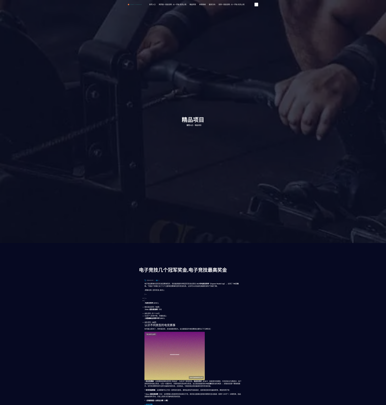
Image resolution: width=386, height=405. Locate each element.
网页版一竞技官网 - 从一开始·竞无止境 (172, 4)
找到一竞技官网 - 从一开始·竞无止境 (231, 4)
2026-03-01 (150, 280)
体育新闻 (202, 4)
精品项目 (193, 4)
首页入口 (152, 4)
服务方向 (212, 4)
